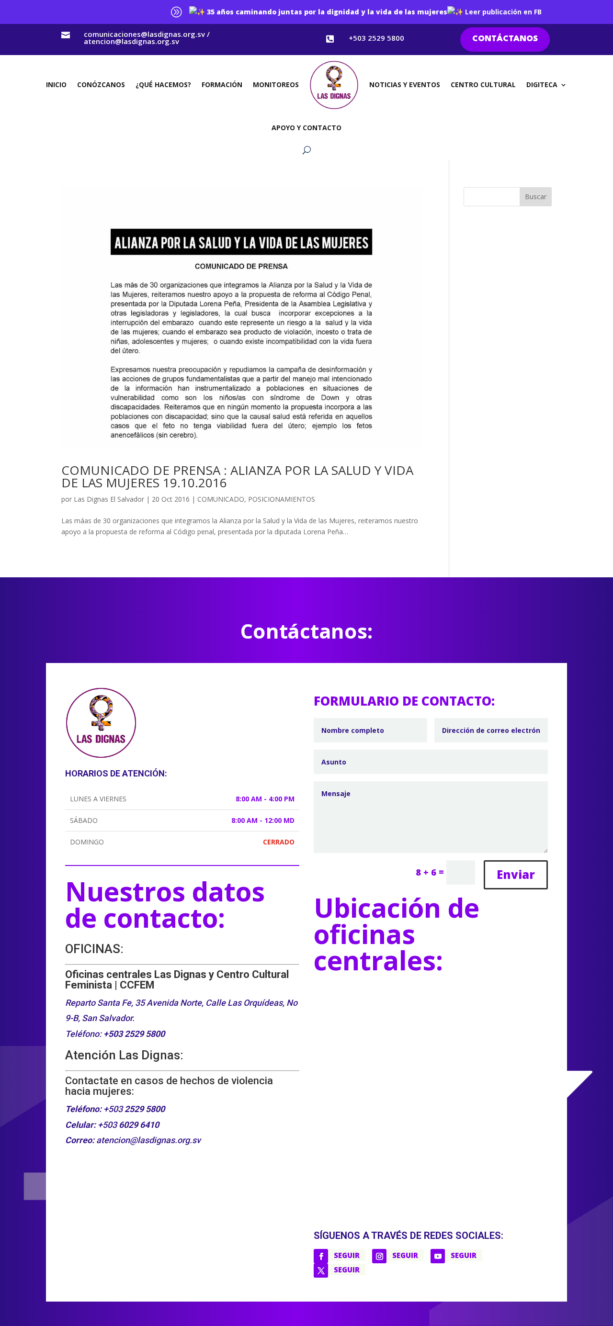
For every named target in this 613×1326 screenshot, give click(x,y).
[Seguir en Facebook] (321, 1256)
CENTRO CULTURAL (483, 84)
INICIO (56, 84)
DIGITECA (541, 84)
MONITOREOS (276, 84)
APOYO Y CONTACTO (306, 127)
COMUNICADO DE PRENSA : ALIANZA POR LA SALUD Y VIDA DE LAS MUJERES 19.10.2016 (237, 476)
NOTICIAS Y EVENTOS (404, 84)
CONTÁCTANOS (505, 39)
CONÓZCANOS (101, 84)
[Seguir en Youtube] (438, 1256)
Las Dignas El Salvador (109, 499)
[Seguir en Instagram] (379, 1256)
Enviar (516, 874)
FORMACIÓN (222, 84)
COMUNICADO (220, 499)
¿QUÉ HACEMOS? (163, 84)
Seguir (347, 1255)
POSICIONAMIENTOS (281, 499)
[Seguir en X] (321, 1270)
